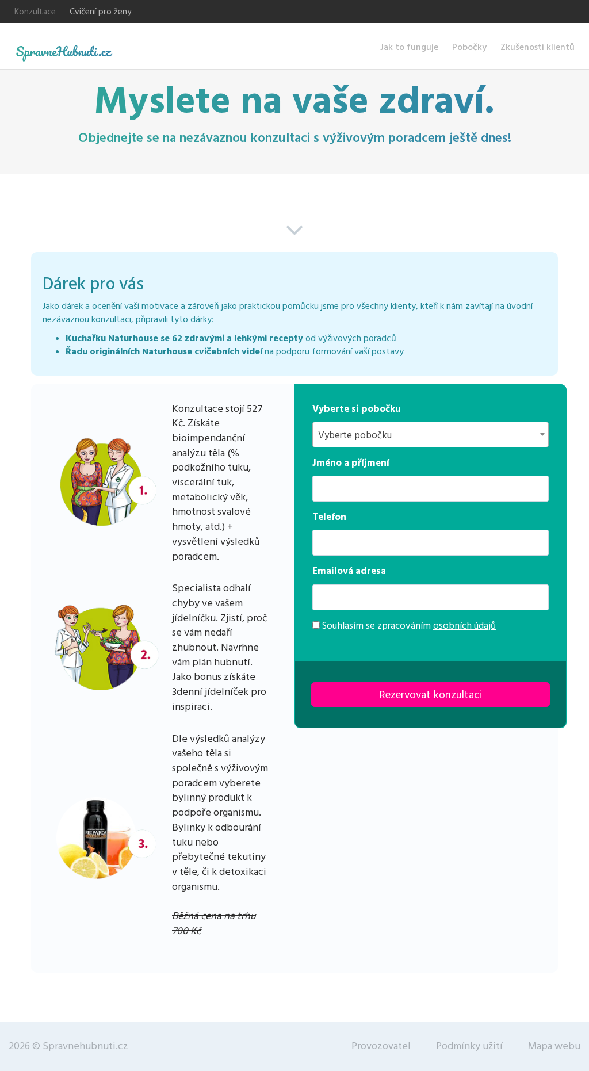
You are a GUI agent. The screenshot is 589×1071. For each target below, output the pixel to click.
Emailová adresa (349, 571)
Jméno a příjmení (350, 463)
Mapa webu (554, 1046)
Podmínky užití (469, 1046)
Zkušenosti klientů (537, 47)
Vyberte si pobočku (356, 409)
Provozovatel (381, 1046)
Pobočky (469, 47)
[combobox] (430, 434)
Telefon (329, 517)
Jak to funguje (409, 47)
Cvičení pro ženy (100, 12)
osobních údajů (464, 626)
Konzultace (35, 12)
